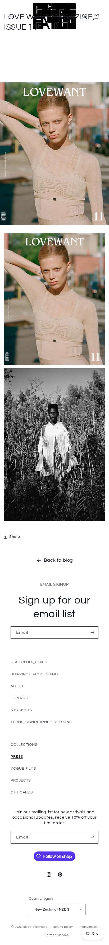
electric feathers (35, 926)
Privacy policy (88, 926)
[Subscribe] (92, 632)
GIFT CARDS (22, 792)
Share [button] (14, 537)
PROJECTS (21, 780)
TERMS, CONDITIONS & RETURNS (41, 722)
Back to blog (58, 560)
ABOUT (17, 686)
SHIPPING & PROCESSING (34, 674)
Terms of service (57, 935)
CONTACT (20, 698)
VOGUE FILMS (23, 768)
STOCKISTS (21, 710)
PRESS (17, 756)
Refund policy (62, 926)
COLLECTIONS (24, 745)
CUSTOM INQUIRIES (29, 662)
